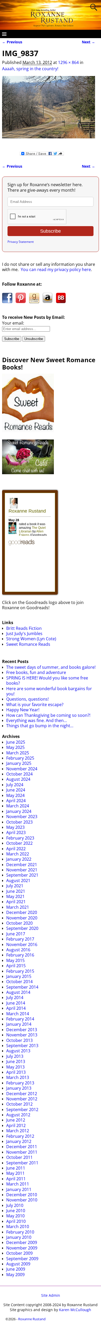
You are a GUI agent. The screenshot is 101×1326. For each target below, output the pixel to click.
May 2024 (15, 795)
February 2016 (20, 955)
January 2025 (18, 763)
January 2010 (18, 1237)
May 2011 (15, 1173)
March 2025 (17, 753)
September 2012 (22, 1109)
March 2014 (17, 1014)
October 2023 (19, 822)
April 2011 (16, 1179)
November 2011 (21, 1152)
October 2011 (19, 1157)
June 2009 (15, 1269)
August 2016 (18, 950)
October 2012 (19, 1104)
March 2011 (17, 1184)
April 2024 (16, 800)
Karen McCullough (75, 1309)
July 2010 (14, 1205)
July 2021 (14, 886)
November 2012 (21, 1099)
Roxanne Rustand (32, 1319)
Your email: (13, 323)
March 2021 (17, 907)
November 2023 (21, 816)
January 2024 (18, 811)
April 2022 (16, 849)
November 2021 (21, 870)
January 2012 (18, 1141)
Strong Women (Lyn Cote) (31, 639)
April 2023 (16, 832)
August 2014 (18, 992)
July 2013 (14, 1056)
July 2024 (14, 785)
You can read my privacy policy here (56, 269)
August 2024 (18, 779)
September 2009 (22, 1259)
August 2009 (18, 1264)
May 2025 (15, 747)
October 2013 (19, 1040)
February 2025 (20, 758)
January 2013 (18, 1088)
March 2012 (17, 1131)
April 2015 (16, 966)
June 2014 (15, 1003)
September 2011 (22, 1163)
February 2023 (20, 838)
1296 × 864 (68, 62)
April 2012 (16, 1125)
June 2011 (15, 1168)
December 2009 (21, 1242)
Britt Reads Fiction (24, 628)
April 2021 (16, 902)
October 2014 (19, 981)
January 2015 (18, 976)
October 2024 (19, 774)
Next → (88, 41)
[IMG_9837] (48, 110)
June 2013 (15, 1061)
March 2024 (17, 806)
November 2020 (21, 918)
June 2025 (15, 742)
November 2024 (21, 769)
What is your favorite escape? (34, 704)
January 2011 (18, 1189)
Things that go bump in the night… (39, 726)
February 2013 (20, 1083)
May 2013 (15, 1067)
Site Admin (50, 1295)
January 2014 (18, 1024)
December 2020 (21, 912)
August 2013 (18, 1051)
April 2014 (16, 1008)
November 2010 (21, 1200)
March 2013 (17, 1077)
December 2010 (21, 1195)
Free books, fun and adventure (36, 672)
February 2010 (20, 1232)
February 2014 (20, 1019)
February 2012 (20, 1136)
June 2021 (15, 891)
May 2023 (15, 827)
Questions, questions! (27, 699)
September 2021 (22, 875)
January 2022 (18, 859)
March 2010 (17, 1226)
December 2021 (21, 864)
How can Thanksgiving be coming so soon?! (48, 715)
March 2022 (17, 854)
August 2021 (18, 880)
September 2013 (22, 1045)
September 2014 (22, 987)
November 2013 (21, 1035)
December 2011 (21, 1146)
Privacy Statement (21, 241)
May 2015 (15, 960)
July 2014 (14, 997)
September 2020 (22, 928)
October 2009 (19, 1253)
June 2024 (15, 790)
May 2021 (15, 896)
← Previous (12, 41)
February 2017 (20, 939)
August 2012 (18, 1115)
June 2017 (15, 934)
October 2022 (19, 843)
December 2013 (21, 1029)
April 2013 (16, 1072)
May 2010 (15, 1216)
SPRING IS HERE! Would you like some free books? (47, 680)
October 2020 (19, 923)
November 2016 (21, 944)
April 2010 (16, 1221)
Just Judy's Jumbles (24, 633)
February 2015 (20, 971)
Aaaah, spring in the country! (30, 69)
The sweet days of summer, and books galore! (51, 667)
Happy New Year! (22, 710)
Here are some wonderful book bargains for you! (49, 691)
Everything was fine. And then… (36, 720)
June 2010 (15, 1210)
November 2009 (21, 1248)
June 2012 (15, 1120)
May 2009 (15, 1274)
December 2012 (21, 1093)
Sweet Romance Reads (28, 644)
